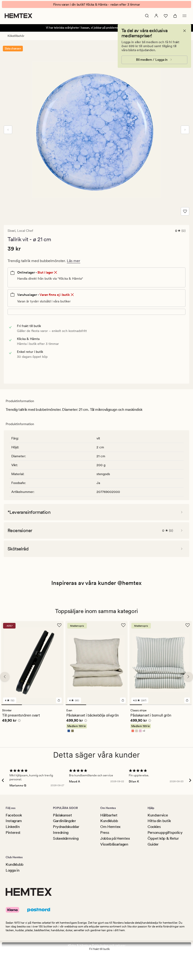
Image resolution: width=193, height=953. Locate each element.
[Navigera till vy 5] (185, 704)
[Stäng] (184, 31)
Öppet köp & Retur (163, 838)
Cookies (154, 826)
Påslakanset (62, 815)
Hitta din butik (159, 821)
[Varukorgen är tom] (175, 15)
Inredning (60, 832)
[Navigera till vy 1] (11, 704)
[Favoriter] (165, 15)
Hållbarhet (108, 815)
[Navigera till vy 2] (32, 704)
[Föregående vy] (8, 130)
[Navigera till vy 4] (173, 704)
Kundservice (158, 815)
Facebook (14, 815)
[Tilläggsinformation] (18, 721)
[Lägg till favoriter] (185, 211)
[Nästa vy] (185, 130)
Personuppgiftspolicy (165, 832)
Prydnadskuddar (66, 826)
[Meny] (184, 15)
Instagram (14, 821)
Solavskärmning (66, 838)
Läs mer (73, 261)
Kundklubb (109, 821)
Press (104, 832)
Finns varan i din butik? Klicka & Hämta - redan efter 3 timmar (96, 4)
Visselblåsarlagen (114, 844)
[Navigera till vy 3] (53, 704)
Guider (153, 844)
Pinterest (13, 832)
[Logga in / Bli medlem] (156, 15)
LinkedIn (13, 826)
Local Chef (25, 231)
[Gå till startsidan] (18, 15)
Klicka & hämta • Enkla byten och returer (96, 945)
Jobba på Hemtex (115, 838)
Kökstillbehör (16, 36)
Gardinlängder (64, 821)
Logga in (12, 870)
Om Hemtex (110, 826)
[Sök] (147, 15)
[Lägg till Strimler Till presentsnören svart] (59, 700)
